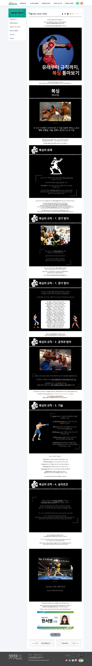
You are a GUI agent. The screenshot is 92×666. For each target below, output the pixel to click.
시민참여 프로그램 (57, 3)
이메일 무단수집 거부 (38, 654)
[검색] (77, 3)
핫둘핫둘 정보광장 (46, 3)
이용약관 (30, 654)
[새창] (81, 660)
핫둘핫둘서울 (23, 3)
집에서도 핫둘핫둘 (14, 30)
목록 (55, 634)
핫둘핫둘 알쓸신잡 (14, 23)
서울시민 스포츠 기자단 (15, 27)
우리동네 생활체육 (34, 3)
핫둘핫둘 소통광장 (69, 3)
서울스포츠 (12, 34)
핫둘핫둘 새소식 (13, 19)
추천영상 (12, 38)
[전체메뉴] (82, 3)
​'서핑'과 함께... (64, 643)
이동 (82, 655)
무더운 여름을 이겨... (46, 643)
